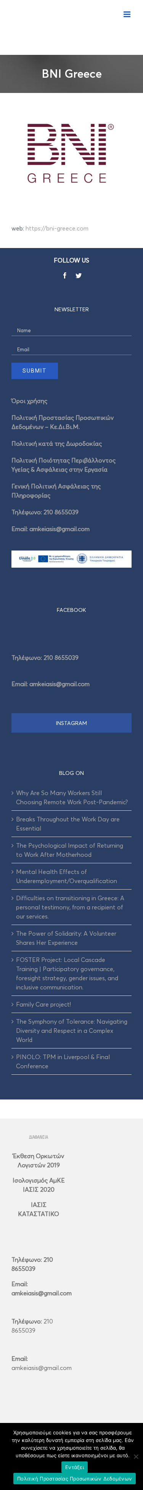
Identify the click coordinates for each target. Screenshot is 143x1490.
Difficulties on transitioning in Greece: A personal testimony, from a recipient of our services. (70, 907)
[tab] (71, 609)
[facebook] (65, 275)
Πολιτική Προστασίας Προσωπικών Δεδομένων (74, 1479)
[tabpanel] (71, 668)
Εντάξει (74, 1467)
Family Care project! (43, 1004)
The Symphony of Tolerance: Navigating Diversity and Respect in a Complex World (71, 1030)
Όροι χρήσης (29, 401)
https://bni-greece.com (57, 228)
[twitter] (79, 275)
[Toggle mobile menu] (128, 14)
